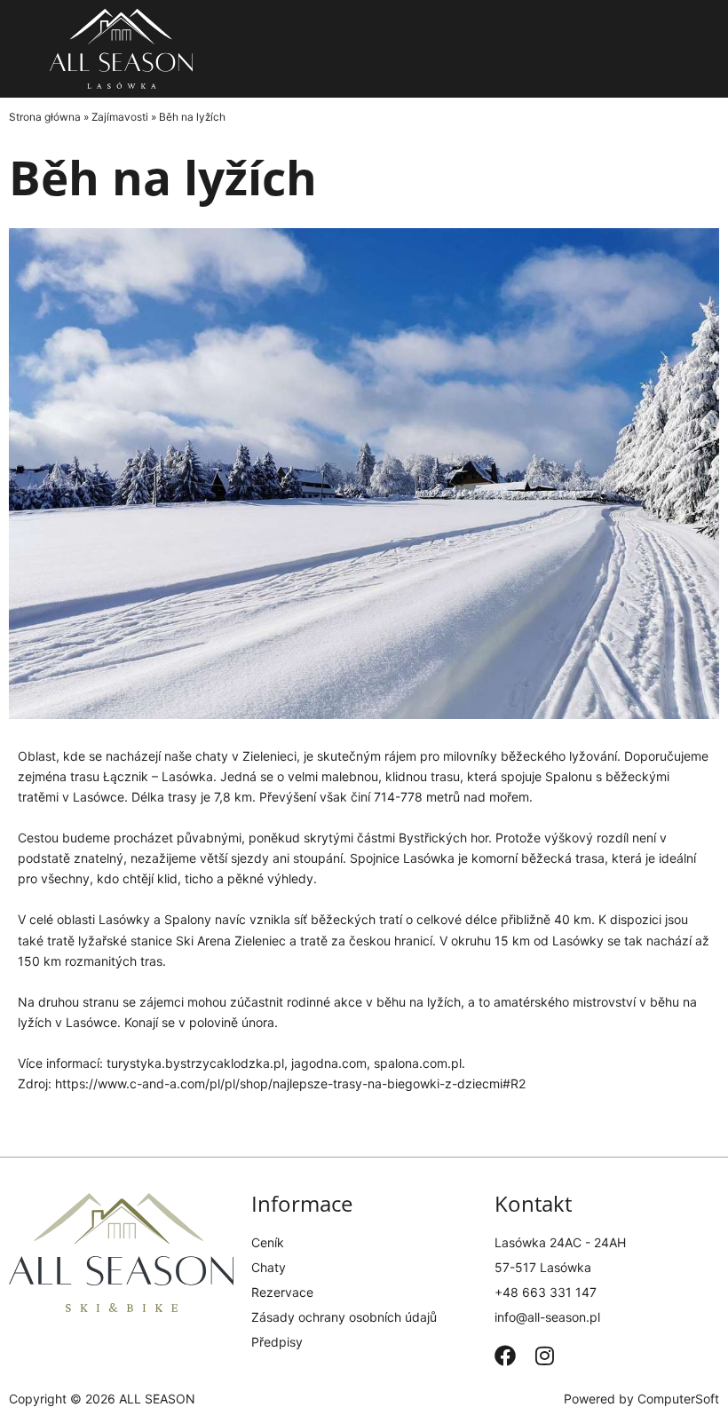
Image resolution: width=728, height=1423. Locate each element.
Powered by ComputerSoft (641, 1398)
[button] (606, 48)
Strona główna (45, 116)
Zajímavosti (119, 116)
